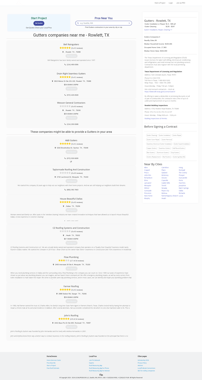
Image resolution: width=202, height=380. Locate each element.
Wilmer (146, 188)
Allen (146, 167)
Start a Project (160, 3)
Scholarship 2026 (143, 360)
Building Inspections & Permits (156, 118)
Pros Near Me (51, 363)
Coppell (147, 170)
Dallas (181, 190)
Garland (164, 172)
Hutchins (182, 183)
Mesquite (147, 185)
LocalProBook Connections (146, 368)
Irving (181, 167)
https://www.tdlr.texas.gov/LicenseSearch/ (160, 91)
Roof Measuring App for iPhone (99, 368)
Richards (182, 193)
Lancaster (147, 183)
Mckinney (165, 175)
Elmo (146, 180)
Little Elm (147, 175)
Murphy (147, 198)
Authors (140, 365)
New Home (148, 196)
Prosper (182, 175)
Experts (91, 363)
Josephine (182, 185)
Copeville (165, 180)
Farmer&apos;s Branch (170, 196)
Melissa (164, 193)
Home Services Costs (54, 360)
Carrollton (165, 167)
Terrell (164, 185)
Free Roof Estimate (53, 368)
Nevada (164, 188)
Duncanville (183, 178)
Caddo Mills (166, 183)
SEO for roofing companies (146, 371)
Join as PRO (180, 3)
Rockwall (182, 170)
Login (171, 3)
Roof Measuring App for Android (99, 371)
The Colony (183, 172)
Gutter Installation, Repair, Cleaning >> (158, 30)
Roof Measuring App (95, 365)
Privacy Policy (142, 363)
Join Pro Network (94, 360)
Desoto (164, 178)
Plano (164, 170)
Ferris (181, 180)
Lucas (181, 196)
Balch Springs (184, 188)
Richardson (148, 178)
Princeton (147, 193)
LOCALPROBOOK (30, 3)
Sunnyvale (148, 190)
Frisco (146, 172)
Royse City (165, 190)
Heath (164, 198)
